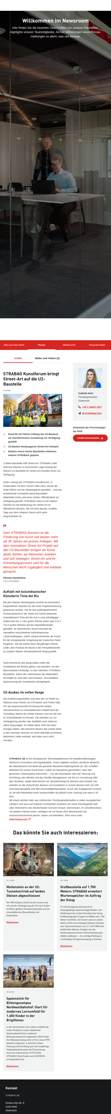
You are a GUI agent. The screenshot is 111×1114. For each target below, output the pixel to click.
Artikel (18, 358)
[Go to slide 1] (31, 424)
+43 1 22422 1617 (92, 407)
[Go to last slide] (9, 410)
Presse (41, 345)
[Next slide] (56, 410)
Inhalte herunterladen (88, 438)
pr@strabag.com (92, 413)
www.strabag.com (18, 819)
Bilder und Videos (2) (47, 358)
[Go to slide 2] (33, 424)
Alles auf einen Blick (14, 345)
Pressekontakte (97, 345)
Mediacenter (69, 345)
